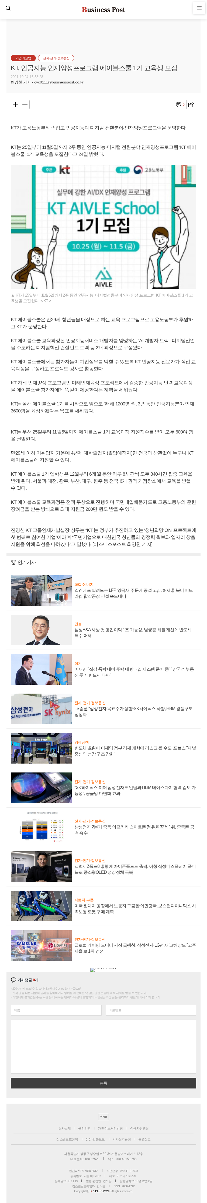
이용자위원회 (139, 1128)
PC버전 (103, 1116)
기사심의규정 (121, 1139)
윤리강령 (84, 1128)
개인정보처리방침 (110, 1128)
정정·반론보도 (95, 1139)
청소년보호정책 (67, 1139)
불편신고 (144, 1139)
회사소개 (64, 1128)
